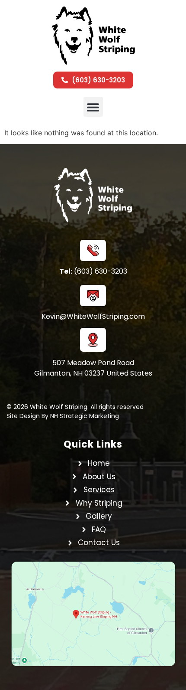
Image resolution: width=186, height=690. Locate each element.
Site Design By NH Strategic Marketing (62, 416)
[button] (93, 107)
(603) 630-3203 (93, 271)
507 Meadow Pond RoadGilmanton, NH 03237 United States (93, 368)
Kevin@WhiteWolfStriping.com (93, 316)
